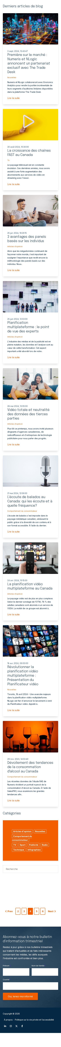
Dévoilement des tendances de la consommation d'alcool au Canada (30, 767)
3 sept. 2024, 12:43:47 (17, 51)
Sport (22, 845)
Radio (45, 845)
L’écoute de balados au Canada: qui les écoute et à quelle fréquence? (29, 501)
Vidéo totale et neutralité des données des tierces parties (28, 414)
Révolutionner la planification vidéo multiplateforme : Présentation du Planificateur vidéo (22, 675)
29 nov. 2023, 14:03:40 (17, 759)
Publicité (33, 845)
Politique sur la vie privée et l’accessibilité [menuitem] (34, 1020)
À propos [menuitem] (8, 1020)
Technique (18, 849)
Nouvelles (11, 77)
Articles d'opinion (15, 246)
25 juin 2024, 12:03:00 (17, 319)
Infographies (34, 849)
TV (14, 845)
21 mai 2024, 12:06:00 (17, 493)
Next (50, 911)
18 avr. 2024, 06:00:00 (17, 663)
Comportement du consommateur (22, 511)
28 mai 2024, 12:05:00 (17, 406)
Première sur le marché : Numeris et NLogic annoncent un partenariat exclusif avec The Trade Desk (28, 63)
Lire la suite (13, 98)
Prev (10, 911)
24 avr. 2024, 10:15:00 (17, 580)
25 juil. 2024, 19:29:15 (17, 233)
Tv (8, 160)
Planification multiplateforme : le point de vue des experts (28, 327)
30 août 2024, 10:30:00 (18, 147)
